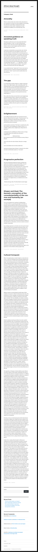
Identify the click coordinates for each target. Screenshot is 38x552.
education (18, 106)
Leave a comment (16, 74)
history (23, 184)
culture (20, 184)
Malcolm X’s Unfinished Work (19, 519)
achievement (14, 106)
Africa (16, 184)
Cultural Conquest (11, 255)
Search (5, 489)
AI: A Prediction (13, 515)
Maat (12, 74)
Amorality (8, 19)
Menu (32, 6)
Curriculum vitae (7, 543)
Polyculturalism (14, 528)
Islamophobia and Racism (10, 506)
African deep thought (11, 6)
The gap (7, 80)
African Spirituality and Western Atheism (13, 502)
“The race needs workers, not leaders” (12, 501)
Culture (11, 184)
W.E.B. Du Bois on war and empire (18, 523)
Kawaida (25, 184)
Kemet (5, 185)
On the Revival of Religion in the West (12, 505)
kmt (7, 185)
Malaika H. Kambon (8, 519)
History (14, 249)
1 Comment (13, 482)
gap (20, 106)
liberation (23, 106)
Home (5, 541)
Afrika (18, 184)
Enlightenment (10, 114)
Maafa (26, 106)
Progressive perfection (13, 159)
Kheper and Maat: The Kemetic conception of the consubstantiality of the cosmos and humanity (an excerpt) (16, 195)
